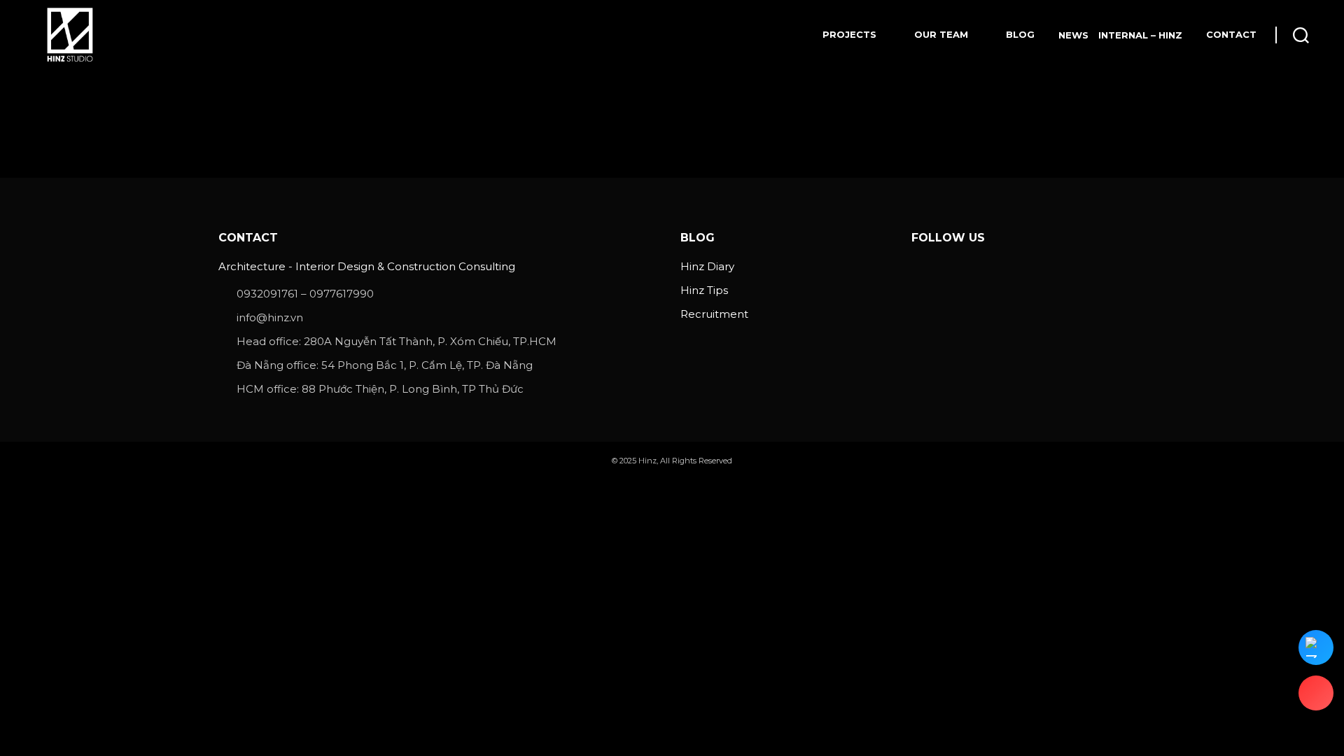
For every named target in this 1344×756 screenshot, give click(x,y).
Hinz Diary (707, 266)
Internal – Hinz (1140, 35)
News (1073, 35)
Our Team (941, 34)
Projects (849, 34)
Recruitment (714, 314)
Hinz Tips (704, 290)
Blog (1020, 34)
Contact (1231, 34)
